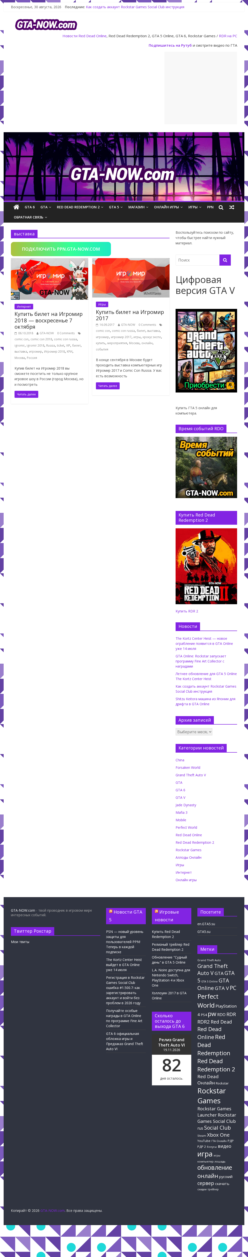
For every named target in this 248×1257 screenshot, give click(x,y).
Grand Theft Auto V (191, 775)
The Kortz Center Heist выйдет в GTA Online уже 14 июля (124, 964)
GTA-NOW (47, 333)
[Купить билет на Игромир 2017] (131, 261)
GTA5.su (203, 931)
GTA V (180, 797)
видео (224, 1146)
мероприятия (117, 343)
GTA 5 (114, 207)
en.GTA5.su (206, 924)
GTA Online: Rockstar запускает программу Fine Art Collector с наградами (201, 661)
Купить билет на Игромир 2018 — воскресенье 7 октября (49, 320)
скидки (202, 1189)
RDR (231, 1014)
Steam (201, 1135)
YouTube (203, 1141)
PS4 (204, 1014)
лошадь (220, 1161)
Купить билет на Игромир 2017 (130, 315)
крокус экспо (152, 337)
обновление (214, 1167)
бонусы (212, 1146)
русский (225, 1176)
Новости (70, 35)
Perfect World (186, 827)
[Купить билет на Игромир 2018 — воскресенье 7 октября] (49, 261)
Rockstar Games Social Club (216, 1118)
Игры (193, 207)
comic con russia (65, 339)
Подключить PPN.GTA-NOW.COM (61, 249)
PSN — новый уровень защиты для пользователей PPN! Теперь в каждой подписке (124, 941)
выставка (21, 351)
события (102, 349)
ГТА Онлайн (219, 1141)
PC (233, 988)
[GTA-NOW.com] (124, 135)
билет (76, 345)
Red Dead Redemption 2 (78, 207)
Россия (32, 358)
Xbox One (218, 1134)
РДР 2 (201, 1147)
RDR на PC (228, 35)
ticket (60, 345)
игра (205, 1153)
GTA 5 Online (209, 981)
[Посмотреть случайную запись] (231, 207)
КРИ (69, 351)
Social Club (217, 1127)
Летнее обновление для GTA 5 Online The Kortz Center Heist (135, 7)
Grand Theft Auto (209, 960)
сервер (205, 1183)
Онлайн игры (166, 207)
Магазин (136, 207)
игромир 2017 (121, 337)
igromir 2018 (35, 345)
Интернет (24, 307)
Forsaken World (188, 767)
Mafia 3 (181, 812)
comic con (22, 339)
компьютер (205, 1161)
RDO (221, 1014)
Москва (20, 358)
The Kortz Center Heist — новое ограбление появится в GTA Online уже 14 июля (204, 643)
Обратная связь (28, 217)
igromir (20, 345)
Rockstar (222, 1083)
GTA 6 (30, 207)
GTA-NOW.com (23, 910)
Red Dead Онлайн (208, 1079)
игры (137, 337)
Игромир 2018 (54, 351)
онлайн (147, 343)
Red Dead (221, 1021)
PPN (210, 207)
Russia (50, 345)
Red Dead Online (92, 35)
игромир (35, 351)
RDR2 (203, 1021)
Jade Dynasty (186, 805)
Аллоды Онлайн (189, 857)
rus (200, 1128)
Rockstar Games (189, 850)
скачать (222, 1183)
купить (100, 343)
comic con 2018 (41, 339)
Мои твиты (20, 941)
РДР (231, 1141)
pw (212, 1014)
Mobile (181, 820)
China (180, 760)
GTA (43, 207)
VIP (68, 345)
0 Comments (66, 333)
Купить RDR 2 (187, 611)
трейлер (213, 1189)
